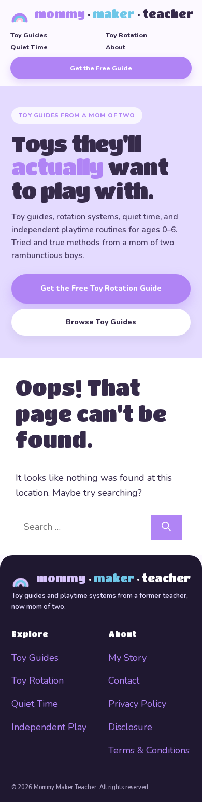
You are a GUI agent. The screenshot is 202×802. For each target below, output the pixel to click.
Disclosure (130, 727)
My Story (127, 658)
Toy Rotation (126, 35)
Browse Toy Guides (101, 322)
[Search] (166, 527)
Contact (123, 680)
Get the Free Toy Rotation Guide (101, 288)
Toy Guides (28, 35)
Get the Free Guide (101, 68)
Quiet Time (29, 47)
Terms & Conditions (149, 750)
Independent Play (48, 727)
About (115, 47)
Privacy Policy (137, 704)
